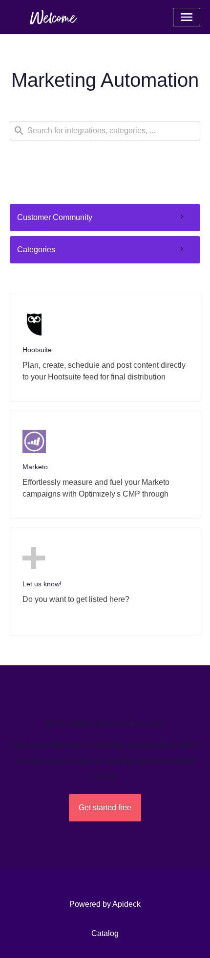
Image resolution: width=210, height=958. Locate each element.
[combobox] (105, 130)
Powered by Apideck (105, 904)
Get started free (105, 807)
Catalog (105, 933)
